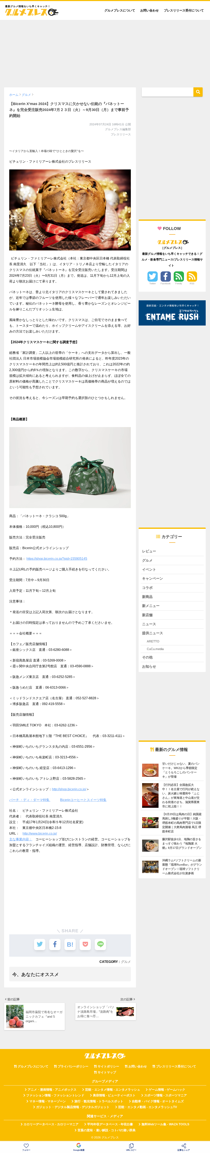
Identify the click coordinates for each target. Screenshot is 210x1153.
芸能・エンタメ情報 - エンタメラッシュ (112, 1089)
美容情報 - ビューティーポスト (114, 1095)
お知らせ (149, 666)
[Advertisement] (105, 51)
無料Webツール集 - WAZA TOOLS (165, 1124)
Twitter (152, 283)
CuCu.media (155, 649)
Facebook (166, 283)
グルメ (126, 961)
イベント (149, 569)
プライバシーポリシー (73, 1066)
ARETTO (153, 641)
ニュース (149, 624)
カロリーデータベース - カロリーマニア (51, 1124)
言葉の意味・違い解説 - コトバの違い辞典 (107, 1130)
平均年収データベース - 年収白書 (110, 1124)
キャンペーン (152, 578)
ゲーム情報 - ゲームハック (167, 1089)
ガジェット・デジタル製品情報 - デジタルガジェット (73, 1107)
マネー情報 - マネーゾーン (47, 1101)
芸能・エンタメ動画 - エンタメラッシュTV (147, 1107)
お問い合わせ (149, 10)
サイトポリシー (108, 1066)
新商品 (147, 597)
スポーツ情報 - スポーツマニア (165, 1095)
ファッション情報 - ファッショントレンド (55, 1095)
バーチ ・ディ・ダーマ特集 (29, 800)
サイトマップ (107, 1072)
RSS (192, 283)
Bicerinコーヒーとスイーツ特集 (83, 800)
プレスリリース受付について (184, 10)
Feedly (178, 283)
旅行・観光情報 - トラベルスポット (98, 1101)
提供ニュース (152, 633)
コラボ (147, 588)
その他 (147, 657)
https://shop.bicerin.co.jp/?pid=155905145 (56, 558)
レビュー (149, 551)
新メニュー (151, 606)
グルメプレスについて (119, 10)
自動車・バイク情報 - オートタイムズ (158, 1101)
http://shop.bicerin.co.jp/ (69, 789)
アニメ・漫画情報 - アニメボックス (52, 1089)
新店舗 (147, 615)
